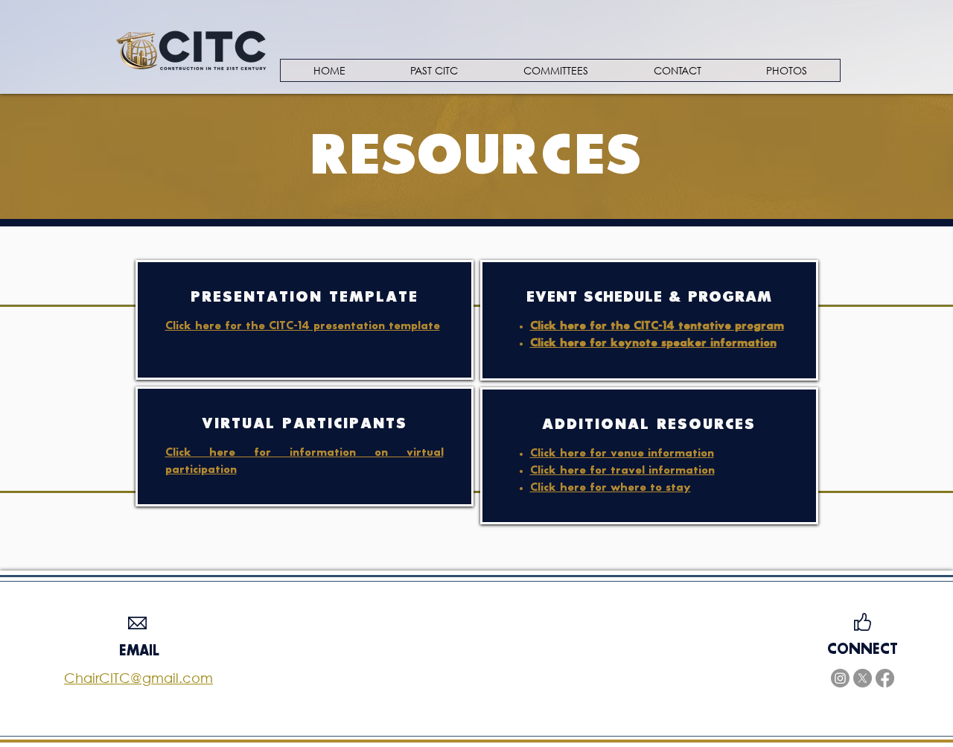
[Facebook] (885, 678)
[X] (862, 678)
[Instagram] (840, 678)
